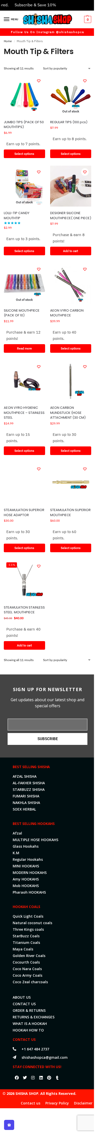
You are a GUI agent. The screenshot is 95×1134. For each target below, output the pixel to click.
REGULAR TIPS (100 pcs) (68, 122)
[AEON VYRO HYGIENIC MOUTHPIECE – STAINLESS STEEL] (24, 380)
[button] (87, 19)
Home (8, 41)
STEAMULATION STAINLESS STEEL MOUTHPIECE (24, 610)
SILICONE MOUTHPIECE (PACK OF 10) (22, 313)
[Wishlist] (39, 81)
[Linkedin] (41, 1078)
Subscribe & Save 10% (29, 4)
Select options (24, 154)
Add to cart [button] (70, 251)
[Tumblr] (57, 1078)
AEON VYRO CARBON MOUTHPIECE (67, 313)
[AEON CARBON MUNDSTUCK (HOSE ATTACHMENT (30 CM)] (70, 380)
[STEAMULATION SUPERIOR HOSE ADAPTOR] (24, 483)
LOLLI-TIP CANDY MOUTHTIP (16, 215)
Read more (24, 348)
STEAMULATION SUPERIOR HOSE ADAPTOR (24, 512)
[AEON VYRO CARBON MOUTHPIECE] (70, 283)
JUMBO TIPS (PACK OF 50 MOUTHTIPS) (24, 125)
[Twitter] (25, 1078)
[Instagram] (33, 1078)
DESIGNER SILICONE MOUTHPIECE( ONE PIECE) (70, 215)
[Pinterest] (49, 1078)
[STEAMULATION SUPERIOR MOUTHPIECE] (70, 483)
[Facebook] (17, 1078)
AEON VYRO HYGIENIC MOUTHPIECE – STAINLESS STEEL (24, 412)
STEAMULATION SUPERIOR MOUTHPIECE (70, 512)
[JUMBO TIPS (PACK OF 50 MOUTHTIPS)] (24, 95)
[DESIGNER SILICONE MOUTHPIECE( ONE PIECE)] (70, 186)
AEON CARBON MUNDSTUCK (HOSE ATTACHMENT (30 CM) (68, 412)
